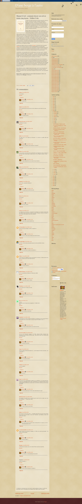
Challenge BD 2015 (55, 63)
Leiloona (53, 211)
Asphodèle (21, 317)
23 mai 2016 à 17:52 (29, 248)
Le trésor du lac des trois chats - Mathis (59, 144)
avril (54, 169)
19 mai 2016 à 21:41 (24, 300)
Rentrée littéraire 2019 (55, 83)
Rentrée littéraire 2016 (55, 78)
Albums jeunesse (54, 56)
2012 (54, 180)
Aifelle (53, 190)
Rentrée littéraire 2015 (55, 77)
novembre (55, 113)
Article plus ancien (45, 493)
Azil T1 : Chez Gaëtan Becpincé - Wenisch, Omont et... (58, 136)
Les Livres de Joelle (22, 429)
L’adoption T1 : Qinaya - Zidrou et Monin (59, 152)
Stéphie (53, 234)
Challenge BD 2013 (55, 60)
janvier (55, 174)
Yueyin (20, 349)
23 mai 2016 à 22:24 (29, 437)
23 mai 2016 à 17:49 (29, 159)
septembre (55, 116)
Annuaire (53, 272)
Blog (59, 271)
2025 (54, 96)
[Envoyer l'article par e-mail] (27, 85)
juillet (55, 119)
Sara (52, 231)
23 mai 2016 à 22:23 (29, 421)
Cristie (53, 201)
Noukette (20, 445)
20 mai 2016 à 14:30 (25, 364)
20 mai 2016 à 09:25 (29, 332)
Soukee (53, 233)
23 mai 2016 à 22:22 (29, 404)
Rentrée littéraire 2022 (55, 87)
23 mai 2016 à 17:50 (29, 188)
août (54, 118)
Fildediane (53, 203)
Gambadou (21, 286)
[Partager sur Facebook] (32, 85)
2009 (54, 185)
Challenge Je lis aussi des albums (57, 64)
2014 (54, 177)
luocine (20, 210)
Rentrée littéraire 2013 (55, 74)
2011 (54, 182)
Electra (20, 151)
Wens (52, 240)
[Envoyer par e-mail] (29, 85)
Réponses (22, 97)
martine (20, 92)
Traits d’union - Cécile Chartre (58, 154)
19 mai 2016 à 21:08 (26, 286)
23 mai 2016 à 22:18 (29, 325)
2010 (54, 183)
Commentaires (55, 279)
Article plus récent (19, 493)
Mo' (52, 221)
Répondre (20, 95)
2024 (54, 98)
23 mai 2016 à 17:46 (29, 128)
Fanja (20, 379)
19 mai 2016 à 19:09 (26, 256)
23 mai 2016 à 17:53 (29, 278)
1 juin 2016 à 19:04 (29, 466)
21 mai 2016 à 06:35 (28, 396)
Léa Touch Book (22, 227)
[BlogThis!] (30, 85)
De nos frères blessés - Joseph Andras (59, 138)
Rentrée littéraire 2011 (55, 71)
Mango (53, 216)
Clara (52, 200)
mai (54, 122)
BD (52, 57)
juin (54, 121)
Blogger (45, 501)
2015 (54, 176)
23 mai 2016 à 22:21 (29, 389)
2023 (54, 99)
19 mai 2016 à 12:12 (28, 227)
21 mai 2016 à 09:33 (25, 412)
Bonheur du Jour (22, 396)
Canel (52, 196)
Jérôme (23, 99)
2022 (54, 101)
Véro (52, 238)
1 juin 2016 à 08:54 (26, 459)
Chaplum (53, 197)
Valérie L (20, 256)
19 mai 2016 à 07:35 (25, 92)
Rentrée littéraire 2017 (55, 80)
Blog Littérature (63, 271)
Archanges (34, 45)
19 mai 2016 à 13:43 (28, 241)
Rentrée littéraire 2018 (55, 81)
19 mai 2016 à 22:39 (26, 317)
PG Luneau (53, 228)
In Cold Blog (54, 206)
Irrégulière (21, 181)
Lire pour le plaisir (54, 213)
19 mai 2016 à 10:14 (26, 181)
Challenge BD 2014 (55, 61)
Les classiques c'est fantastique (57, 67)
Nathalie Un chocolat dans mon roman (58, 224)
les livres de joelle (22, 332)
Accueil (32, 493)
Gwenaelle (53, 204)
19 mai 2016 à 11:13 (25, 210)
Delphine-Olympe (22, 271)
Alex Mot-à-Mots (22, 241)
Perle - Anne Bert (56, 163)
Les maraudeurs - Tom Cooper (58, 155)
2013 (54, 179)
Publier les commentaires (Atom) (25, 495)
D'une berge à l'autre (29, 5)
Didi (20, 300)
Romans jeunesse (54, 91)
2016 (54, 110)
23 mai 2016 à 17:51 (29, 219)
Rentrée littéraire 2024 (55, 90)
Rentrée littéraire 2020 (55, 84)
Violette (20, 364)
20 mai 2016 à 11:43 (25, 349)
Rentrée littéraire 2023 (55, 88)
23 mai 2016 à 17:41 (29, 99)
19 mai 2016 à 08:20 (28, 121)
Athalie (20, 412)
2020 (54, 104)
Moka (52, 223)
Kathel (53, 207)
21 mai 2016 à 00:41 (24, 379)
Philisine (53, 230)
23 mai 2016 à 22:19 (29, 341)
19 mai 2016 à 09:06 (25, 151)
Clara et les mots (22, 121)
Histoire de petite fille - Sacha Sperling (59, 165)
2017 (54, 109)
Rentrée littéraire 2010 (55, 70)
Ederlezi (18, 46)
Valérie (53, 237)
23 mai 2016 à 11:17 (29, 429)
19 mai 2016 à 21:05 (28, 271)
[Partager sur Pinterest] (33, 85)
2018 (54, 107)
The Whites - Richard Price (57, 159)
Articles (54, 277)
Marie (52, 217)
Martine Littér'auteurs (55, 220)
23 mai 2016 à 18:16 (26, 445)
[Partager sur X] (31, 85)
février (55, 172)
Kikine (53, 210)
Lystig (53, 214)
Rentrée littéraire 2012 (55, 73)
